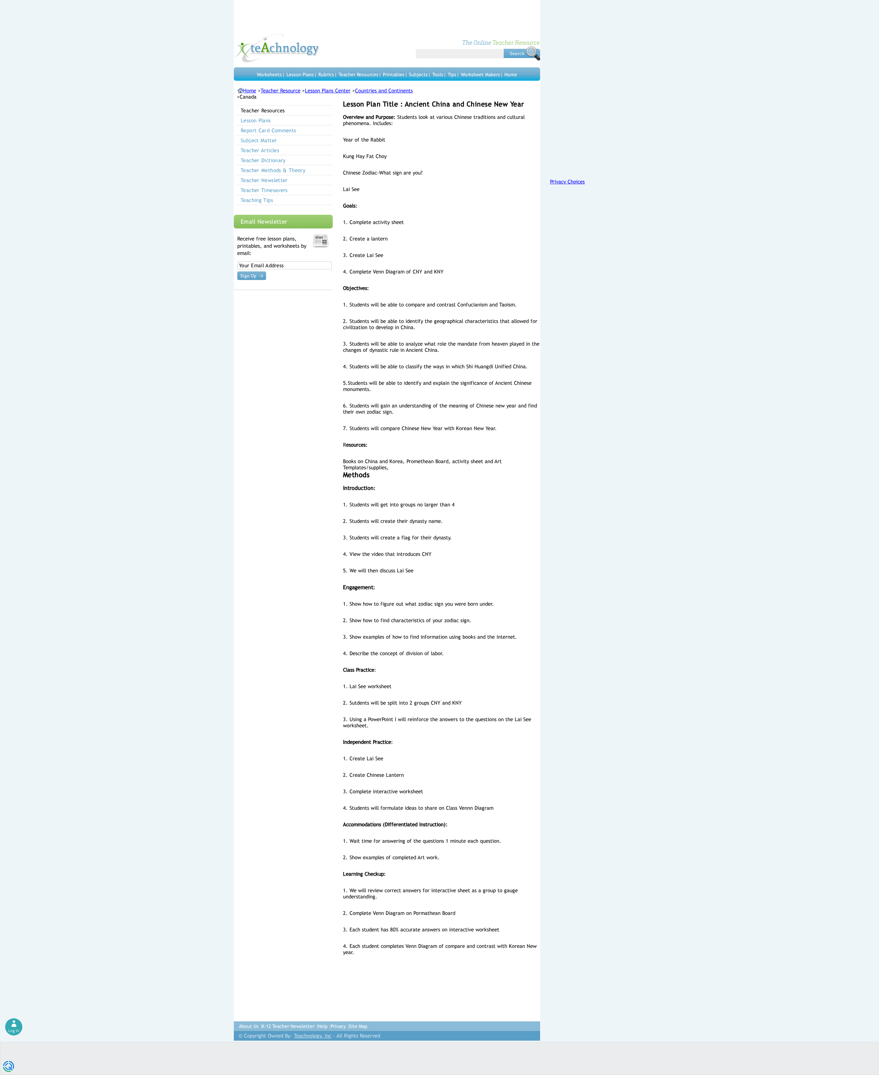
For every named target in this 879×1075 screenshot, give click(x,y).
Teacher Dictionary (263, 160)
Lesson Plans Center (328, 90)
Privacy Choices (567, 181)
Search (522, 53)
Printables (393, 74)
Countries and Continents (384, 90)
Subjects (418, 74)
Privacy (338, 1026)
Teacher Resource (280, 90)
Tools (437, 74)
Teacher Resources (358, 74)
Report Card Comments (268, 130)
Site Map (358, 1026)
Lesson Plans (300, 74)
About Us (249, 1026)
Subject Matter (259, 140)
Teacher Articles (260, 150)
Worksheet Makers (480, 74)
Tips (452, 74)
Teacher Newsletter (264, 180)
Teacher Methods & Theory (273, 170)
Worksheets (269, 74)
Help (323, 1026)
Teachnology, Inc (312, 1036)
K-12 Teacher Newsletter (288, 1026)
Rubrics (326, 74)
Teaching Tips (257, 200)
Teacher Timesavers (264, 190)
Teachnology (277, 48)
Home (510, 74)
